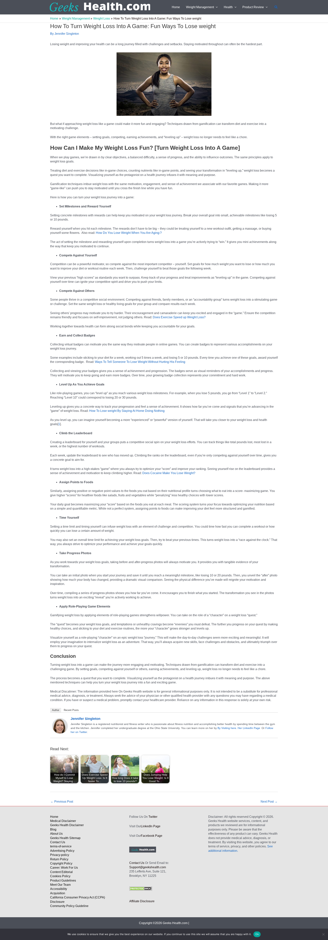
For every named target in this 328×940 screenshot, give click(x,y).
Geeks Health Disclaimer (67, 825)
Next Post (269, 801)
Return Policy (59, 859)
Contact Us (57, 842)
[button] (216, 7)
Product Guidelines (63, 880)
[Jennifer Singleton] (60, 725)
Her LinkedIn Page (249, 728)
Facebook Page (151, 835)
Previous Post (61, 801)
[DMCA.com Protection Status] (140, 888)
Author (55, 710)
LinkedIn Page (150, 826)
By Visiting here (227, 728)
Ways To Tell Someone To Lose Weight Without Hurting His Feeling (140, 361)
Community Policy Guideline (69, 906)
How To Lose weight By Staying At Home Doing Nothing (126, 410)
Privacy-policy (59, 854)
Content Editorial (61, 872)
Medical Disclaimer (63, 821)
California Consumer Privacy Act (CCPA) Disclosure (77, 899)
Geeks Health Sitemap (65, 838)
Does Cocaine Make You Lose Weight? (168, 473)
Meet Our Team (60, 884)
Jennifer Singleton (85, 719)
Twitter (152, 816)
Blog (53, 829)
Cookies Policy (60, 876)
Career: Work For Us (64, 867)
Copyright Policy (61, 863)
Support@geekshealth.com (147, 867)
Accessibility (58, 888)
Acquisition (57, 893)
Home (54, 816)
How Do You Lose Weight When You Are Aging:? (129, 232)
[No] (323, 934)
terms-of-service (61, 846)
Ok (257, 934)
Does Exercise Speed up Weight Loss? (179, 317)
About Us (56, 833)
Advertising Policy (62, 850)
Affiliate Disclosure (142, 901)
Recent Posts (71, 710)
